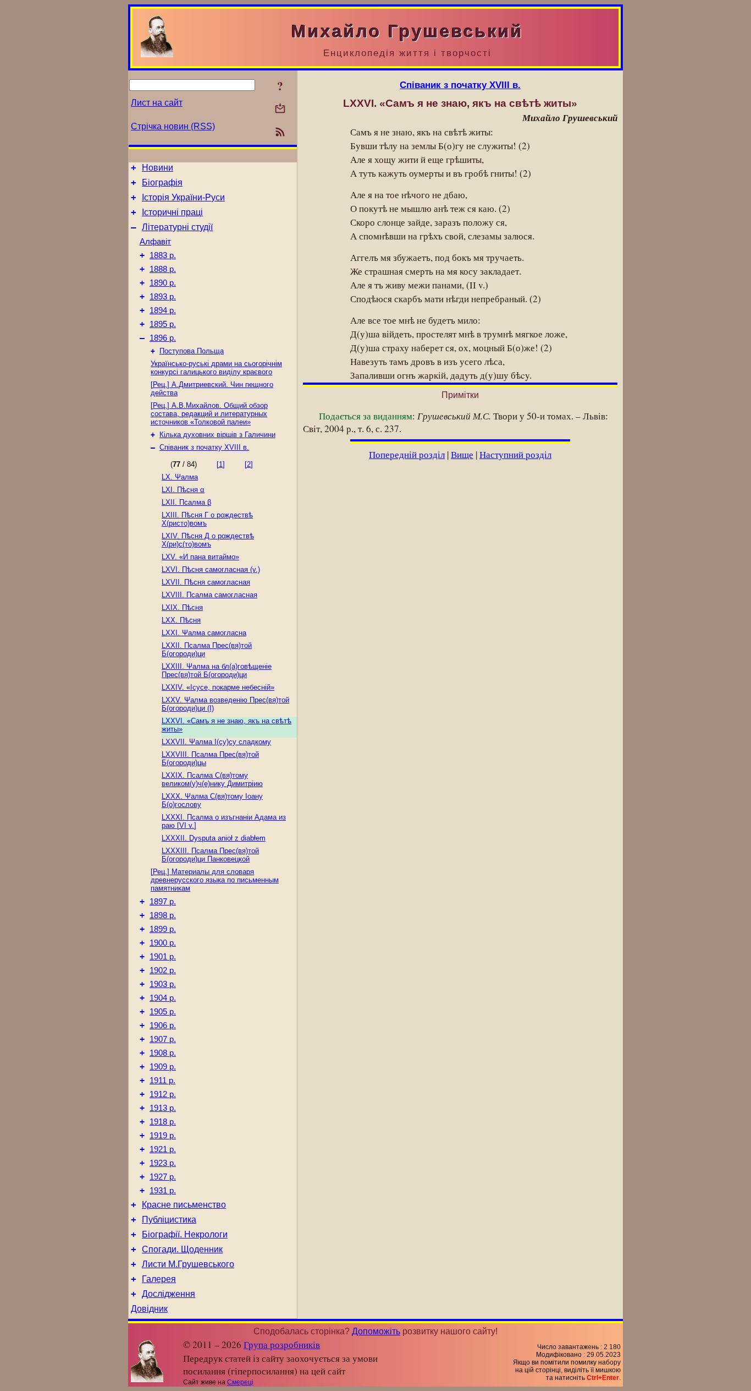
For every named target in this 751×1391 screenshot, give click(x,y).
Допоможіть (376, 1331)
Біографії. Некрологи (185, 1234)
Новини (157, 167)
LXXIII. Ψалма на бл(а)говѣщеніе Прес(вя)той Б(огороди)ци (217, 670)
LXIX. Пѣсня (182, 607)
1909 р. (163, 1066)
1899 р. (163, 929)
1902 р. (163, 970)
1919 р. (163, 1135)
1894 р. (163, 310)
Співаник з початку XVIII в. (204, 447)
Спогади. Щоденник (182, 1249)
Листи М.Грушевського (188, 1264)
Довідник (149, 1308)
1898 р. (163, 915)
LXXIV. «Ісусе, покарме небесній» (218, 687)
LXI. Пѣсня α (183, 490)
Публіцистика (169, 1219)
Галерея (159, 1279)
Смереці (240, 1382)
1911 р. (162, 1080)
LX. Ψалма (180, 477)
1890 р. (163, 283)
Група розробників (282, 1344)
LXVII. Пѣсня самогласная (206, 582)
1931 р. (163, 1190)
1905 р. (163, 1011)
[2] (249, 464)
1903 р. (163, 984)
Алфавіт (155, 241)
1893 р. (163, 296)
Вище (462, 454)
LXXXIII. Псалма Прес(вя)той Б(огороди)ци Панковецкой (210, 855)
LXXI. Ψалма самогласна (204, 633)
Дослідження (168, 1294)
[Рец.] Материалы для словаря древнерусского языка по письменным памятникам (215, 880)
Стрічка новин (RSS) (173, 126)
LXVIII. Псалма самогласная (209, 595)
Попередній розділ (407, 454)
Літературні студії (177, 227)
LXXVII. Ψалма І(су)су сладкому (216, 742)
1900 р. (163, 943)
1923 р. (163, 1163)
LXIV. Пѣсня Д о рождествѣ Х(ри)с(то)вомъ (208, 540)
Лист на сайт (157, 102)
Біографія (162, 182)
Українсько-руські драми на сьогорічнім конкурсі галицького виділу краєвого (216, 367)
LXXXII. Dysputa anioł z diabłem (214, 838)
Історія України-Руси (183, 197)
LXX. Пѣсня (181, 620)
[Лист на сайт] (280, 109)
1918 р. (163, 1121)
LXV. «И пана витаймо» (200, 557)
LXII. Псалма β (186, 502)
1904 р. (163, 998)
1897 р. (163, 901)
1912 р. (163, 1094)
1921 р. (163, 1149)
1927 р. (163, 1176)
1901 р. (163, 956)
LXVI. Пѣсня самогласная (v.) (211, 569)
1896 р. (163, 338)
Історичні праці (172, 212)
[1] (221, 464)
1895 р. (163, 324)
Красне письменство (184, 1204)
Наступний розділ (515, 454)
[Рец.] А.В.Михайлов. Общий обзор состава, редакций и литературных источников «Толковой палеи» (209, 413)
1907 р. (163, 1039)
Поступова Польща (191, 351)
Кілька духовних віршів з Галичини (217, 434)
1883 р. (163, 255)
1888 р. (163, 269)
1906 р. (163, 1025)
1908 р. (163, 1053)
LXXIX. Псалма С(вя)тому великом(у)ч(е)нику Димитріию (212, 779)
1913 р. (163, 1108)
